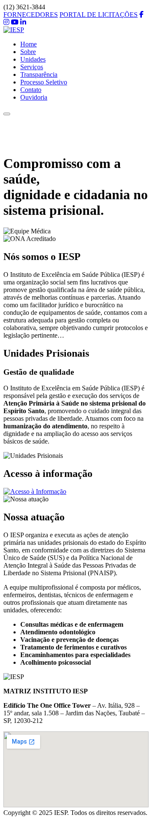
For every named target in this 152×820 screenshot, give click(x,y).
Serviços (31, 66)
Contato (30, 89)
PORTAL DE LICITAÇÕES (99, 14)
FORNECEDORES (30, 14)
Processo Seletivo (43, 82)
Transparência (38, 74)
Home (28, 44)
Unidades (33, 59)
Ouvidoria (33, 97)
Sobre (28, 51)
